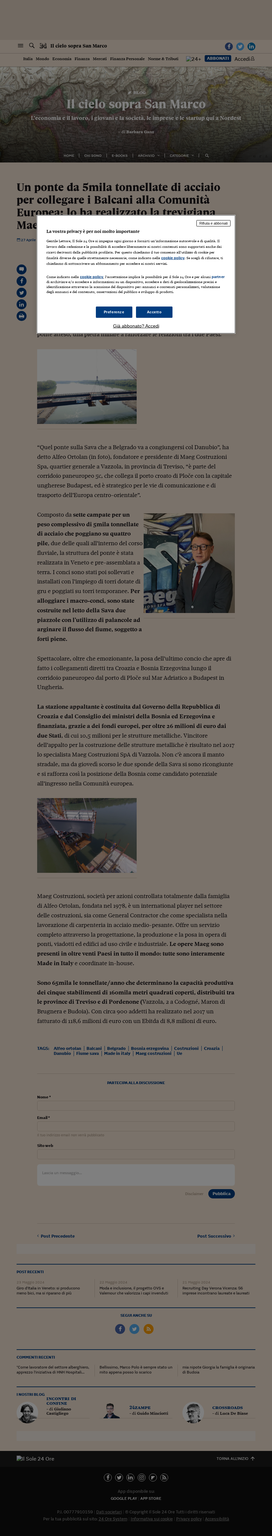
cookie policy (172, 258)
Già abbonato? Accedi (136, 325)
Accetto (154, 312)
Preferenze (114, 312)
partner (218, 277)
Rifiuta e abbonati (213, 223)
